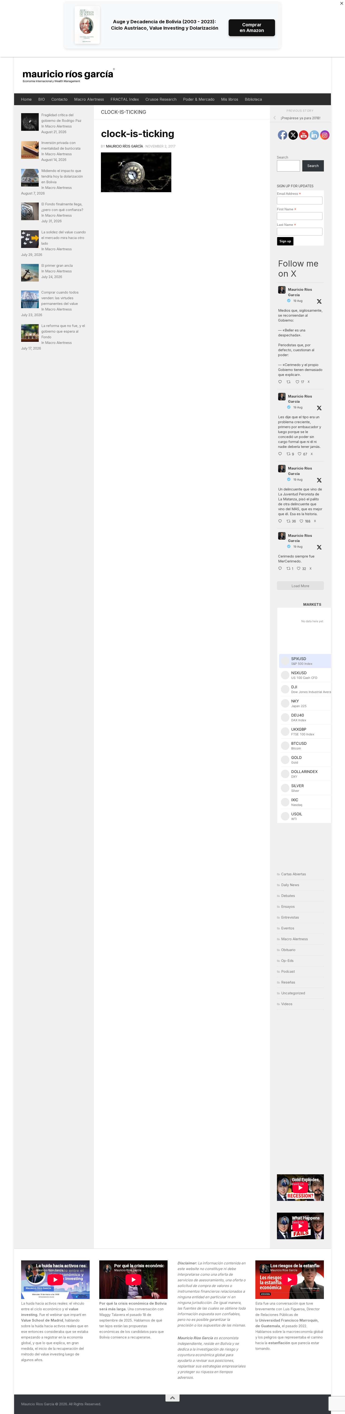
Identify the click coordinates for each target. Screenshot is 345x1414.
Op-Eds (287, 960)
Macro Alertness (89, 99)
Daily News (290, 885)
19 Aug (298, 301)
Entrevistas (290, 917)
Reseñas (288, 982)
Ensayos (288, 906)
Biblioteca (253, 99)
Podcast (288, 971)
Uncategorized (293, 993)
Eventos (287, 928)
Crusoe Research (161, 99)
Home (26, 99)
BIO (41, 99)
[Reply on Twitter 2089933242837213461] (281, 521)
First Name (286, 209)
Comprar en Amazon (252, 27)
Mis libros (229, 99)
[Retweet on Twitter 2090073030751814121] (290, 382)
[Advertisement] (300, 1092)
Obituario (288, 950)
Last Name (286, 225)
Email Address (289, 193)
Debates (288, 895)
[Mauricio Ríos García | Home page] (73, 75)
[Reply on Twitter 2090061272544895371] (281, 454)
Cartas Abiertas (293, 874)
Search (282, 157)
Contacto (59, 99)
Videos (286, 1004)
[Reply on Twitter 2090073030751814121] (281, 382)
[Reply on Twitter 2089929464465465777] (281, 569)
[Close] (341, 3)
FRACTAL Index (125, 99)
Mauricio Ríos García (124, 146)
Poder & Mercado (199, 99)
